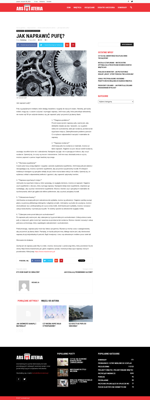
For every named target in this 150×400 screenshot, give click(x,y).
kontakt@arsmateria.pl (40, 373)
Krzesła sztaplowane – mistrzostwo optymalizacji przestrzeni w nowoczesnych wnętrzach (115, 65)
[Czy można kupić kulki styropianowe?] (55, 313)
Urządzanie (89, 7)
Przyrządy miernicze (106, 373)
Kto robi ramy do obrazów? (28, 272)
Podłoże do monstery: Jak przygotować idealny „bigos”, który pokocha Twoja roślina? (115, 73)
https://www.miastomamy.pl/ (45, 251)
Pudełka (101, 377)
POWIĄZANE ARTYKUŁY (28, 300)
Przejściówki (103, 367)
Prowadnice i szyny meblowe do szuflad (115, 363)
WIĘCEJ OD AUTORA (50, 300)
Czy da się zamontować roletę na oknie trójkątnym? (112, 57)
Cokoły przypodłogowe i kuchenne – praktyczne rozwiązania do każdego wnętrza (115, 80)
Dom (68, 7)
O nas (36, 1)
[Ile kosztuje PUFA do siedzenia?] (81, 313)
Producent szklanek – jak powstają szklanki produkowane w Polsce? (115, 87)
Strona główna (20, 28)
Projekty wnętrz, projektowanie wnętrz (115, 370)
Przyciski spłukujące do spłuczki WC (113, 384)
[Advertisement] (75, 19)
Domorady (122, 7)
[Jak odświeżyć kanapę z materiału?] (28, 313)
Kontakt (49, 1)
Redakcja (23, 40)
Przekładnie (103, 380)
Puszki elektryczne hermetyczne (112, 387)
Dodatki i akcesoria (106, 7)
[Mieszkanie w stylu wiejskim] (62, 372)
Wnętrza (77, 7)
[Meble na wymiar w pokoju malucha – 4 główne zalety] (62, 383)
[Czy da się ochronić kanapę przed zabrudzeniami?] (62, 362)
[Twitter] (132, 1)
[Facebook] (128, 1)
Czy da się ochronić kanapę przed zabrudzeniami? (78, 361)
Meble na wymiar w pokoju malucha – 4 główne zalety (81, 382)
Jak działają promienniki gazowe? (78, 272)
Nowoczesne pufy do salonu (32, 31)
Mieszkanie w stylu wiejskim (78, 370)
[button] (131, 7)
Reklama (42, 1)
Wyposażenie (20, 31)
